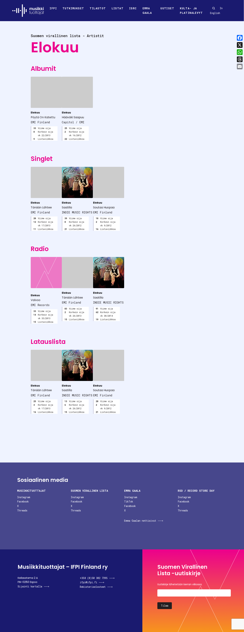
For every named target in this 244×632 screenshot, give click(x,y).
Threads (22, 510)
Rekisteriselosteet (93, 586)
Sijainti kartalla (30, 586)
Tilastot (98, 8)
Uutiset (167, 8)
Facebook (23, 501)
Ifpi (53, 8)
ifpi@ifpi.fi (88, 582)
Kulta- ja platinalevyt (191, 10)
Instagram (23, 497)
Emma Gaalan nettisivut (140, 520)
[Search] (213, 8)
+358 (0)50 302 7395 (94, 578)
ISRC (133, 8)
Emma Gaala (147, 10)
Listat (117, 8)
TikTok (128, 501)
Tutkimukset (73, 8)
